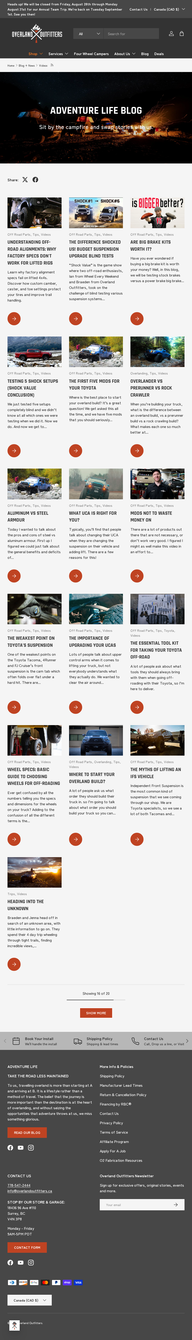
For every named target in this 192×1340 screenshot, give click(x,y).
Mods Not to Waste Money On (151, 516)
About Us (122, 53)
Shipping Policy (112, 1076)
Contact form (27, 1247)
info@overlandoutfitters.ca (29, 1190)
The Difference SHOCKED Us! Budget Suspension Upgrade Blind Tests (95, 249)
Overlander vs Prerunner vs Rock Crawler (151, 388)
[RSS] (52, 65)
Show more (96, 1013)
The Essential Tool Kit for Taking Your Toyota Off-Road (156, 650)
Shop (33, 53)
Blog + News (27, 65)
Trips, (12, 893)
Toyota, (169, 630)
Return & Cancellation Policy (123, 1094)
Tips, (37, 234)
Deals (159, 53)
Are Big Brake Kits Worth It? (150, 245)
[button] (182, 33)
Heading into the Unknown (25, 905)
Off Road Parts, (20, 234)
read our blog (27, 1132)
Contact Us (138, 9)
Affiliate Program (114, 1141)
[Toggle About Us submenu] (134, 53)
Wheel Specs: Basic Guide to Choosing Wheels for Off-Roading (33, 776)
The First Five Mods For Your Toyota (94, 384)
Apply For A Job (113, 1151)
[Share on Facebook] (35, 179)
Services (55, 53)
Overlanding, (140, 373)
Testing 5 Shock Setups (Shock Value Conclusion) (32, 388)
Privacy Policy (111, 1122)
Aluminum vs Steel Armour (27, 516)
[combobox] (116, 33)
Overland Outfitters (29, 1323)
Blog (145, 53)
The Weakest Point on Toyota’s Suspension (31, 641)
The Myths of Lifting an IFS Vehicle (155, 773)
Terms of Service (114, 1132)
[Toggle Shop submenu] (41, 53)
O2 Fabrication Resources (121, 1160)
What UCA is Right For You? (93, 516)
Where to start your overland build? (91, 778)
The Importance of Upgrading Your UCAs (92, 641)
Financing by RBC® (115, 1104)
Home (10, 65)
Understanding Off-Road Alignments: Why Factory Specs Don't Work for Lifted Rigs (31, 252)
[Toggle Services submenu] (66, 53)
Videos (43, 65)
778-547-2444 (18, 1185)
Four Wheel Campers (91, 53)
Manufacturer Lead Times (121, 1085)
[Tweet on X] (25, 179)
